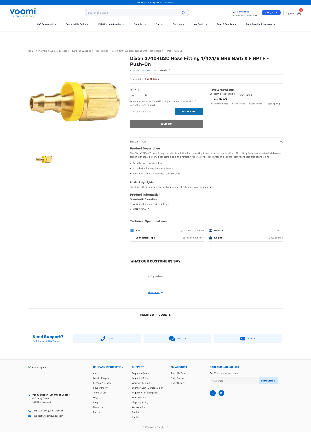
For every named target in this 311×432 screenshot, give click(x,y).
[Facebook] (213, 393)
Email (249, 94)
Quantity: (135, 89)
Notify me (189, 111)
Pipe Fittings (101, 50)
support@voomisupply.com (48, 415)
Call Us (110, 338)
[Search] (185, 12)
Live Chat (181, 338)
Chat (241, 94)
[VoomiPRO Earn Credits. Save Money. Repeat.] (155, 37)
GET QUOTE (271, 12)
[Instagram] (221, 393)
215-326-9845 (220, 98)
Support (138, 367)
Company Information (108, 367)
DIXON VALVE (144, 70)
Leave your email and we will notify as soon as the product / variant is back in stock (163, 103)
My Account (179, 367)
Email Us (251, 338)
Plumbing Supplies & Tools (52, 50)
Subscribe (268, 380)
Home (31, 50)
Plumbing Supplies (81, 50)
